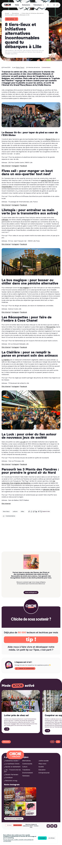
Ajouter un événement (13, 767)
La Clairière (6, 360)
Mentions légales (30, 824)
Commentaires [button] (10, 516)
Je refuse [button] (51, 838)
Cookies (36, 826)
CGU (31, 827)
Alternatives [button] (10, 19)
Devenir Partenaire (11, 774)
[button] (45, 511)
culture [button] (15, 511)
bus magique (24, 288)
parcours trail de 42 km (51, 489)
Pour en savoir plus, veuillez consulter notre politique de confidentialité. (18, 840)
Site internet (6, 166)
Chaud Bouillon (7, 187)
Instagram (15, 166)
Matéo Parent (20, 67)
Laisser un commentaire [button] (26, 668)
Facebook (23, 166)
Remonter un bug (11, 781)
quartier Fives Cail (47, 180)
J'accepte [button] (42, 838)
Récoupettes (50, 327)
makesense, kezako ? (12, 761)
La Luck (23, 442)
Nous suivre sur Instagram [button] (13, 818)
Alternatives (15, 13)
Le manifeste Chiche (12, 764)
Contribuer (9, 777)
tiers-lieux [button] (6, 511)
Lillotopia (5, 220)
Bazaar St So (50, 139)
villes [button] (22, 511)
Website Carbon (17, 825)
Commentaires (46, 67)
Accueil (7, 13)
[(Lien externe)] (48, 826)
